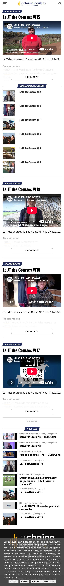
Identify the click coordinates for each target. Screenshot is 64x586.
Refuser (24, 581)
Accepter (13, 581)
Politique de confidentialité (43, 581)
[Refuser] (60, 562)
